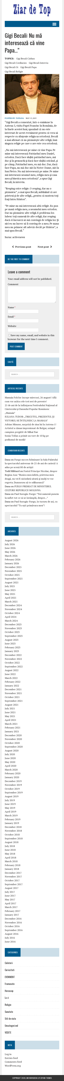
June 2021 (10, 712)
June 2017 (10, 895)
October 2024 (12, 613)
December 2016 (13, 918)
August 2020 (11, 750)
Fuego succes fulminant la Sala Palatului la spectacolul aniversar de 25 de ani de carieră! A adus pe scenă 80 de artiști (31, 463)
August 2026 (11, 540)
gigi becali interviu (38, 62)
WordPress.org (13, 1065)
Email (11, 316)
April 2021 (10, 720)
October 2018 (12, 834)
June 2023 (10, 643)
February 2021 (12, 727)
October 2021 (12, 697)
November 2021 (13, 693)
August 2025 (11, 582)
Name (11, 307)
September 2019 (14, 792)
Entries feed (11, 1058)
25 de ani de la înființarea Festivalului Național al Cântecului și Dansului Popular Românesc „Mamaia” (31, 409)
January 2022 (12, 685)
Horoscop (9, 991)
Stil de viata (10, 1018)
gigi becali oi (11, 67)
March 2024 (11, 620)
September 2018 (14, 838)
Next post (43, 246)
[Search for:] (32, 374)
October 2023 (12, 632)
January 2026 (12, 563)
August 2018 (11, 842)
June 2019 (10, 804)
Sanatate (9, 1012)
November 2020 (13, 739)
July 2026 (10, 544)
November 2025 (13, 571)
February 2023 (12, 647)
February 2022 (12, 681)
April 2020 (10, 765)
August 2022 (11, 670)
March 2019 (11, 815)
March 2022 (11, 678)
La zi (7, 997)
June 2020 (10, 758)
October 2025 (12, 574)
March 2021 (11, 723)
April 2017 (10, 903)
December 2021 (13, 689)
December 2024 (13, 605)
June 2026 (10, 548)
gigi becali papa (28, 67)
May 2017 (10, 899)
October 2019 (12, 788)
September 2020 (14, 746)
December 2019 (13, 781)
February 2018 (12, 865)
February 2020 (12, 773)
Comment (13, 284)
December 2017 (13, 872)
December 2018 (13, 827)
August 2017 (11, 888)
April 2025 (10, 597)
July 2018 (10, 846)
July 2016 (10, 937)
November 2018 (13, 830)
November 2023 (13, 628)
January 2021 (12, 731)
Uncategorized (11, 1025)
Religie (8, 1005)
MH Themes (47, 1078)
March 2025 (11, 601)
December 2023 (13, 624)
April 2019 (10, 811)
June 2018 (10, 849)
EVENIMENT (10, 977)
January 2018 (12, 869)
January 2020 (12, 777)
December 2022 (13, 655)
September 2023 (14, 636)
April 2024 (10, 616)
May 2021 (10, 716)
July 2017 (10, 892)
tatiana (20, 118)
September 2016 (14, 930)
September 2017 (14, 884)
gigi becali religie (14, 71)
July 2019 (10, 800)
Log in (8, 1054)
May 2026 (10, 551)
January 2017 (12, 914)
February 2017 (12, 911)
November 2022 (13, 659)
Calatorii (9, 963)
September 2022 (14, 666)
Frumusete (9, 984)
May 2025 (10, 594)
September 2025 (14, 578)
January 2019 (12, 823)
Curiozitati (9, 970)
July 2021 (10, 708)
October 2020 (12, 743)
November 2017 (13, 876)
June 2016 (10, 941)
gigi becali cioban (25, 58)
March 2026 (11, 555)
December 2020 (13, 735)
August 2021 (11, 704)
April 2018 (10, 857)
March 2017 (11, 907)
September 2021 (14, 700)
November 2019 (13, 784)
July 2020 (10, 754)
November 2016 (13, 922)
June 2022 (10, 674)
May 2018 (10, 853)
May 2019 (10, 807)
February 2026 (12, 559)
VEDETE (8, 1032)
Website (12, 326)
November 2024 (13, 609)
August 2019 (11, 796)
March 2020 (11, 769)
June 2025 (10, 590)
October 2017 (12, 880)
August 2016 (11, 933)
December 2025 (13, 567)
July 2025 (10, 586)
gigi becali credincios (16, 62)
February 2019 (12, 819)
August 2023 (11, 639)
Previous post (23, 246)
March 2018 (11, 861)
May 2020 (10, 762)
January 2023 (12, 651)
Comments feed (13, 1061)
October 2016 (12, 926)
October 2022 (12, 662)
